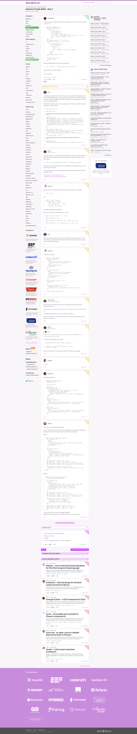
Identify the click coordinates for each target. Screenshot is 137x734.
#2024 (36, 11)
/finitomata (28, 95)
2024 (47, 538)
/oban (27, 74)
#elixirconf (28, 150)
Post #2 (84, 179)
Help (35, 730)
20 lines (46, 364)
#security (28, 223)
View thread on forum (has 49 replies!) (54, 533)
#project (59, 640)
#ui (56, 622)
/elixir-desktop (29, 90)
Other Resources (30, 57)
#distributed (60, 573)
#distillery (28, 211)
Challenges (28, 59)
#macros (28, 145)
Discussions (103, 74)
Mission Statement (32, 353)
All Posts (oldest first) (32, 366)
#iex (27, 197)
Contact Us (29, 730)
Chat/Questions (30, 44)
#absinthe (28, 133)
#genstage (28, 201)
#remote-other (29, 135)
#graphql (28, 199)
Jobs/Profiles (29, 34)
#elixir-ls (28, 185)
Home (46, 540)
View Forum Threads (88, 2)
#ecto (27, 109)
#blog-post (29, 187)
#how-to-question (30, 142)
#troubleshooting (30, 114)
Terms (40, 731)
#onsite (28, 166)
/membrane (28, 85)
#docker (28, 171)
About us (29, 351)
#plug (27, 140)
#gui (64, 605)
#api (27, 216)
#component (78, 622)
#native (67, 605)
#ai (62, 659)
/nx (26, 76)
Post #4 (84, 244)
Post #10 (84, 517)
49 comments (48, 74)
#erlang (28, 123)
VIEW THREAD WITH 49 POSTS (79, 549)
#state (72, 605)
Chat (27, 23)
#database (53, 573)
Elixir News (28, 18)
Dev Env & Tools (103, 137)
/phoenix (48, 622)
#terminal (56, 590)
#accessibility (71, 622)
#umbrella (28, 175)
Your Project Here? (30, 102)
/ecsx (27, 92)
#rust (52, 590)
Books (27, 46)
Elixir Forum (103, 69)
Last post (84, 544)
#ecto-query (29, 183)
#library (48, 573)
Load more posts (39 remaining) (64, 523)
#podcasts (28, 164)
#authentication (30, 173)
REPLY (43, 549)
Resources (28, 27)
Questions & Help (94, 131)
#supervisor (29, 206)
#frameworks (58, 605)
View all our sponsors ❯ (31, 342)
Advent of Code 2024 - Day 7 (39, 9)
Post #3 (84, 227)
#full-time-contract (31, 178)
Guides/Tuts (29, 55)
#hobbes (66, 573)
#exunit (28, 154)
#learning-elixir (29, 116)
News (47, 563)
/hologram (28, 81)
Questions (101, 131)
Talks (102, 91)
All (26, 42)
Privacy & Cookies (48, 731)
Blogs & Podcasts (94, 97)
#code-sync (29, 159)
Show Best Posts (31, 364)
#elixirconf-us (29, 192)
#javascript (28, 161)
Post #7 (84, 354)
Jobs (103, 79)
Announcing (53, 563)
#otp (27, 138)
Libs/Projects (29, 32)
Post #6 (84, 321)
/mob (27, 88)
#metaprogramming (31, 225)
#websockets (29, 204)
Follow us (30, 381)
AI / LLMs (102, 142)
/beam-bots (29, 100)
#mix (27, 131)
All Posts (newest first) (32, 369)
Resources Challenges (105, 65)
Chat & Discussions (95, 74)
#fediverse (53, 640)
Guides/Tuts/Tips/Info (105, 121)
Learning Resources (31, 7)
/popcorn (28, 97)
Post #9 (84, 417)
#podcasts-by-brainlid (31, 180)
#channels (28, 152)
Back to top (84, 666)
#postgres (28, 147)
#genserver (28, 128)
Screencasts (29, 53)
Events (27, 36)
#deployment (29, 119)
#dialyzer (28, 168)
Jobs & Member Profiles (96, 79)
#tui (61, 590)
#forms (28, 218)
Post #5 (84, 294)
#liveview (60, 622)
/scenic (27, 83)
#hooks (65, 622)
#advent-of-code (30, 11)
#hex (27, 220)
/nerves (48, 605)
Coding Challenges (41, 7)
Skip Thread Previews (32, 375)
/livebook (28, 78)
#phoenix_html (30, 194)
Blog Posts (102, 97)
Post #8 (84, 367)
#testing (28, 126)
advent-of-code (50, 536)
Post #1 (84, 145)
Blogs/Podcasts (30, 30)
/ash (27, 69)
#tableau (48, 624)
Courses (28, 48)
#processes (29, 213)
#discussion (29, 157)
